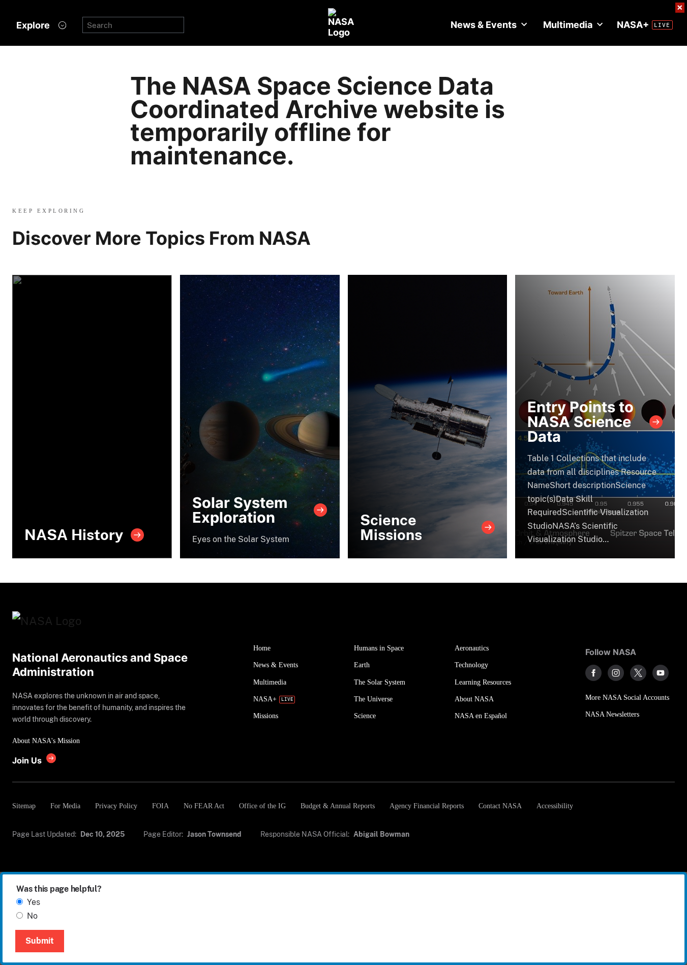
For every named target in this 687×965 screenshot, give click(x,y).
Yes (33, 902)
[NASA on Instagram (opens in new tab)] (616, 673)
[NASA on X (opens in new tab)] (638, 673)
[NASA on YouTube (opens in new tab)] (660, 673)
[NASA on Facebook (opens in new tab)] (593, 673)
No (32, 916)
